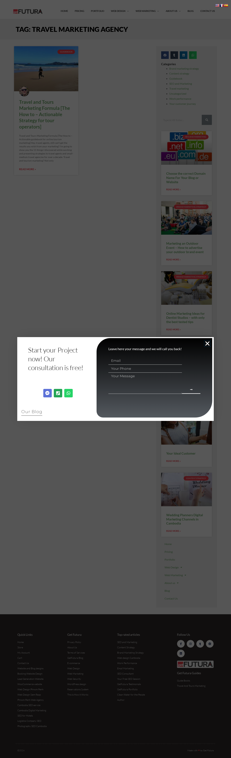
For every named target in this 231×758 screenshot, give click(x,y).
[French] (222, 5)
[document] (115, 379)
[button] (207, 343)
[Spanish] (226, 5)
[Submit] (191, 390)
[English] (217, 5)
